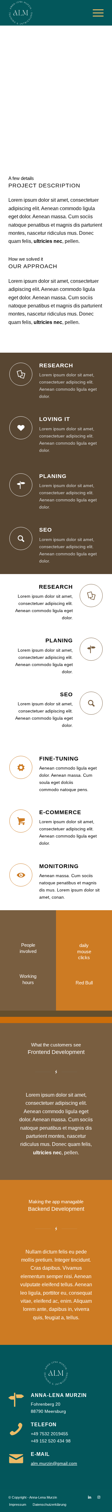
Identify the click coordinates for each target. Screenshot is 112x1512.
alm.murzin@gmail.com (54, 1463)
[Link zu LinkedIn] (89, 1497)
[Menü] (95, 12)
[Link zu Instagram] (99, 1497)
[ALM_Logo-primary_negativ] (46, 12)
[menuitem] (95, 12)
